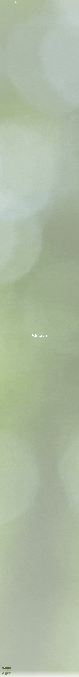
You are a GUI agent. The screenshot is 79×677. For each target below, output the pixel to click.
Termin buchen (7, 667)
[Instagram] (63, 2)
